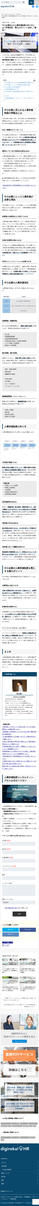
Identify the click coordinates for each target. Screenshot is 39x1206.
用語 (2, 1180)
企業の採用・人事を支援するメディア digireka (19, 1202)
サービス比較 (15, 1123)
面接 (2, 1183)
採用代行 (32, 1137)
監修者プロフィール (7, 1191)
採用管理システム (17, 1126)
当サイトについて (7, 1197)
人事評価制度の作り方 (12, 89)
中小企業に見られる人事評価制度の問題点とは (19, 82)
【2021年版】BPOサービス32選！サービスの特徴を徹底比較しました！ (19, 1005)
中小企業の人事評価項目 (12, 87)
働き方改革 (4, 1126)
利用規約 (27, 1197)
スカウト (4, 1162)
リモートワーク (33, 1123)
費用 (34, 1126)
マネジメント (24, 1123)
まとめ (7, 96)
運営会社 (13, 1199)
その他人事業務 (6, 1169)
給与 (30, 1126)
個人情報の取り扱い (11, 908)
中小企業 (6, 945)
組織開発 (25, 1126)
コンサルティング (5, 1123)
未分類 (10, 942)
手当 (10, 1126)
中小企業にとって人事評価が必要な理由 (17, 85)
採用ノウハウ (5, 1173)
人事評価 (5, 942)
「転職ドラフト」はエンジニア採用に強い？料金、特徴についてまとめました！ (20, 999)
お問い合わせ (18, 1197)
